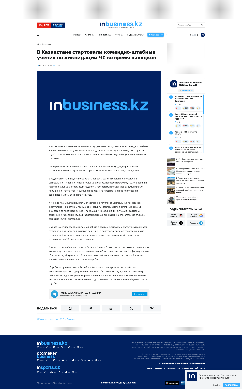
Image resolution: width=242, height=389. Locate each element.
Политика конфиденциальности (119, 383)
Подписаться (231, 385)
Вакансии (187, 368)
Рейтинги (200, 368)
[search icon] (202, 25)
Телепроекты (173, 368)
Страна (119, 35)
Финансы (89, 35)
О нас (150, 368)
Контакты (160, 368)
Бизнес (76, 35)
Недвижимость (135, 35)
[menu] (38, 35)
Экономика (105, 35)
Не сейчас (217, 385)
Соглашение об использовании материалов (181, 363)
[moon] (198, 35)
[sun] (191, 35)
